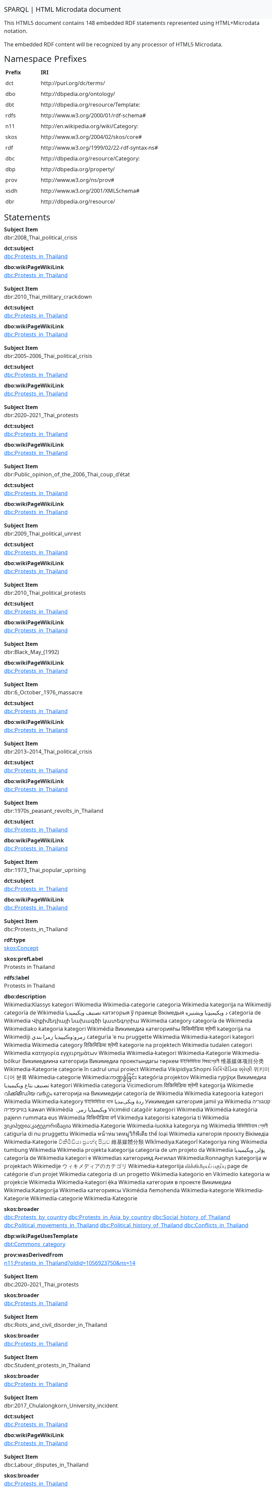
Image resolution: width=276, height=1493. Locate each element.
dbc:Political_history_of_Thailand (141, 1225)
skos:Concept (21, 948)
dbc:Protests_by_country (35, 1217)
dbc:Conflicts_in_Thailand (216, 1225)
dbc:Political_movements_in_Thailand (51, 1225)
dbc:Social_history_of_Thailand (191, 1217)
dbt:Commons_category (34, 1244)
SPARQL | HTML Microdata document (62, 9)
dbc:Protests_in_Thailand (36, 256)
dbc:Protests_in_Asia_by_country (109, 1217)
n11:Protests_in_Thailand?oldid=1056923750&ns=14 (69, 1263)
